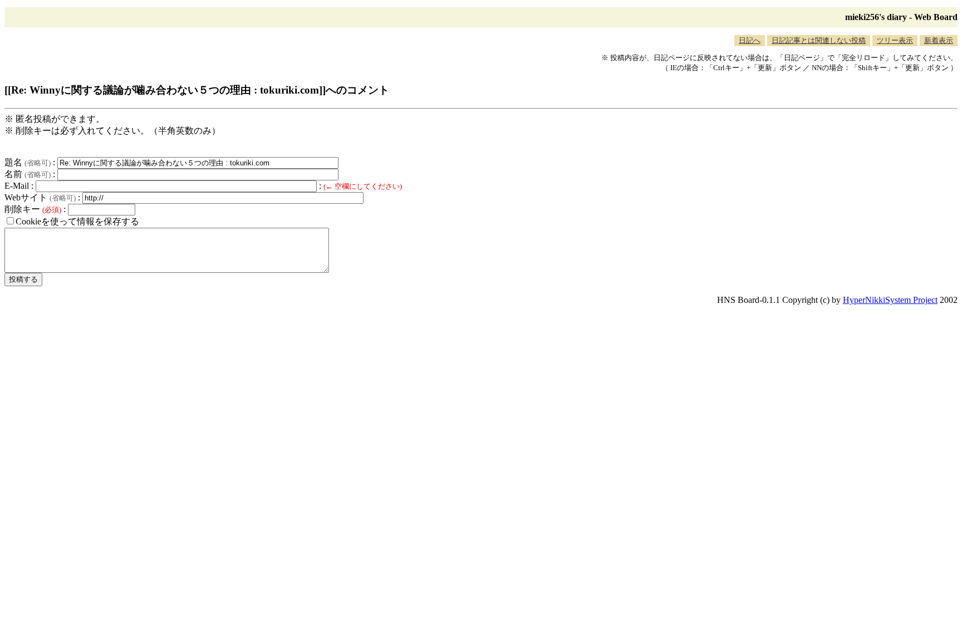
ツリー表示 (895, 40)
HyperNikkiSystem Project (890, 300)
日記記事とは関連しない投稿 (819, 40)
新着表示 (938, 40)
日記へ (749, 40)
